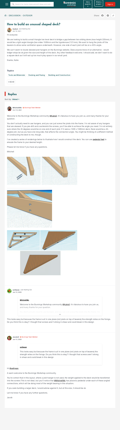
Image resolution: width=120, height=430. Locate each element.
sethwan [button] (16, 290)
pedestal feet (98, 139)
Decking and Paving (36, 75)
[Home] (5, 15)
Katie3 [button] (15, 29)
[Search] (13, 4)
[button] (9, 30)
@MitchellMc (60, 380)
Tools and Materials (16, 75)
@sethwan (14, 368)
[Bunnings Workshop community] (70, 4)
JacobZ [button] (16, 337)
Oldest (15, 99)
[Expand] (60, 314)
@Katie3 (53, 116)
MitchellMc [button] (17, 108)
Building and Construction (59, 75)
